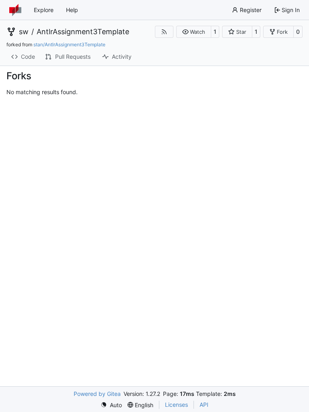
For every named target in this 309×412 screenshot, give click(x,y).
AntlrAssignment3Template (83, 32)
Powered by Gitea (97, 393)
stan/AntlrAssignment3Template (69, 44)
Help (72, 9)
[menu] (111, 405)
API (204, 404)
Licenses (176, 404)
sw (24, 32)
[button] (193, 32)
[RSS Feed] (164, 32)
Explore (44, 9)
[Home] (15, 10)
